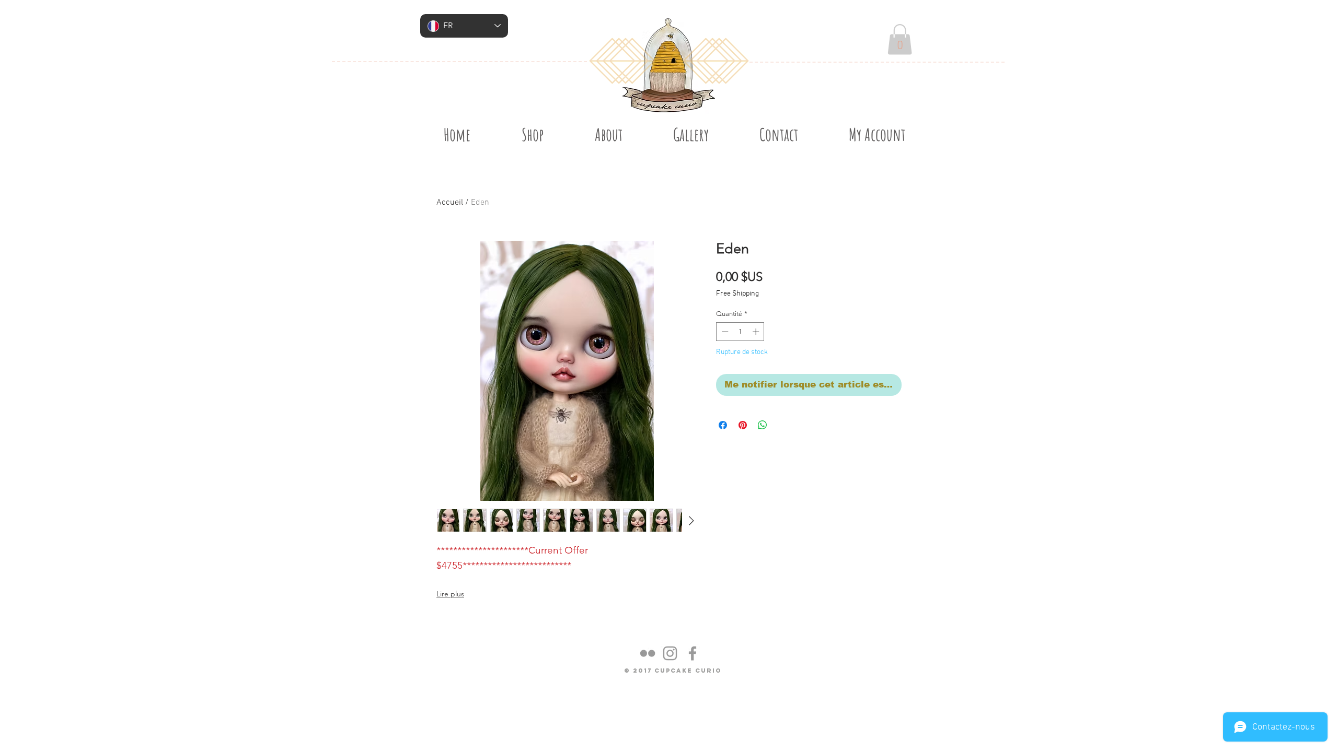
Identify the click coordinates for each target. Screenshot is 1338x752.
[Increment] (757, 331)
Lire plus (450, 593)
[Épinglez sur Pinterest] (742, 425)
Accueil (449, 202)
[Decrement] (724, 331)
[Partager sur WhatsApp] (762, 425)
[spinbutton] (740, 331)
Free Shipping (737, 293)
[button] (900, 39)
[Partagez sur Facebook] (723, 425)
